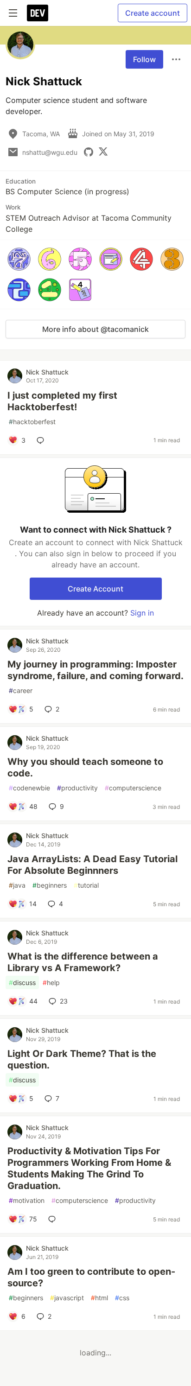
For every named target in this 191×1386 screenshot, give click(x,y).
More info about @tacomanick (95, 329)
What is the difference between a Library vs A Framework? (82, 962)
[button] (19, 259)
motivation (27, 1200)
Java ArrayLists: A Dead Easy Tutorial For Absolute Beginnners (92, 864)
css (122, 1298)
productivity (77, 788)
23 (64, 1001)
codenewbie (29, 788)
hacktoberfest (32, 422)
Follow (144, 59)
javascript (67, 1298)
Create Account (95, 588)
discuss (22, 982)
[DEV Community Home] (37, 13)
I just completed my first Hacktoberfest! (62, 401)
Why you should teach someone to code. (85, 767)
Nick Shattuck (47, 372)
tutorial (86, 885)
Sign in (142, 612)
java (17, 885)
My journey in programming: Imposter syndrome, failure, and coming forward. (95, 670)
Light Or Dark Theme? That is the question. (81, 1059)
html (99, 1298)
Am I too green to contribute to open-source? (91, 1277)
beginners (49, 885)
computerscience (133, 788)
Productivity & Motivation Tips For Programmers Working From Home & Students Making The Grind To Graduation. (89, 1168)
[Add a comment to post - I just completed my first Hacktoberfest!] (42, 440)
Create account (152, 13)
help (51, 982)
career (20, 690)
